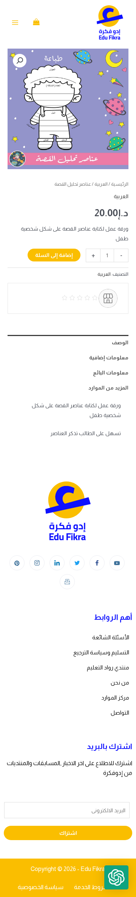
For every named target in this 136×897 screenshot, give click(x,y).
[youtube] (117, 562)
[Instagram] (37, 562)
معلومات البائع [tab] (110, 373)
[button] (19, 60)
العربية (101, 184)
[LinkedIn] (57, 562)
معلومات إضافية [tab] (108, 358)
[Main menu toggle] (15, 22)
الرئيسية (119, 184)
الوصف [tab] (120, 342)
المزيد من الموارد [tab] (108, 388)
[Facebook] (97, 562)
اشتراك (68, 833)
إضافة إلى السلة (54, 255)
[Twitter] (77, 562)
